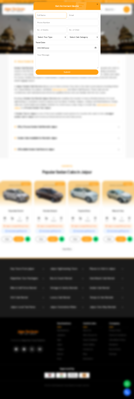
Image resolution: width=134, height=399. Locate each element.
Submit (67, 72)
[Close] (97, 4)
